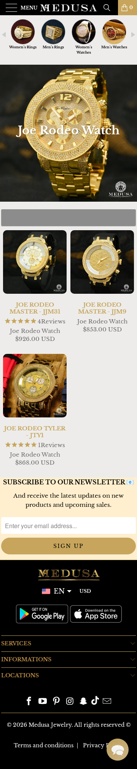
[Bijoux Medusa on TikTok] (95, 702)
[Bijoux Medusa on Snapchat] (83, 702)
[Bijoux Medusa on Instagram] (70, 702)
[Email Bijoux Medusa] (107, 702)
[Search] (109, 7)
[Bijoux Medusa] (68, 7)
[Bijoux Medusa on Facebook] (29, 702)
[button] (118, 750)
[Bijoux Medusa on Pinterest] (56, 702)
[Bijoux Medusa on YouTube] (43, 702)
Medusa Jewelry (50, 724)
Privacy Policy (103, 745)
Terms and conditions (43, 745)
